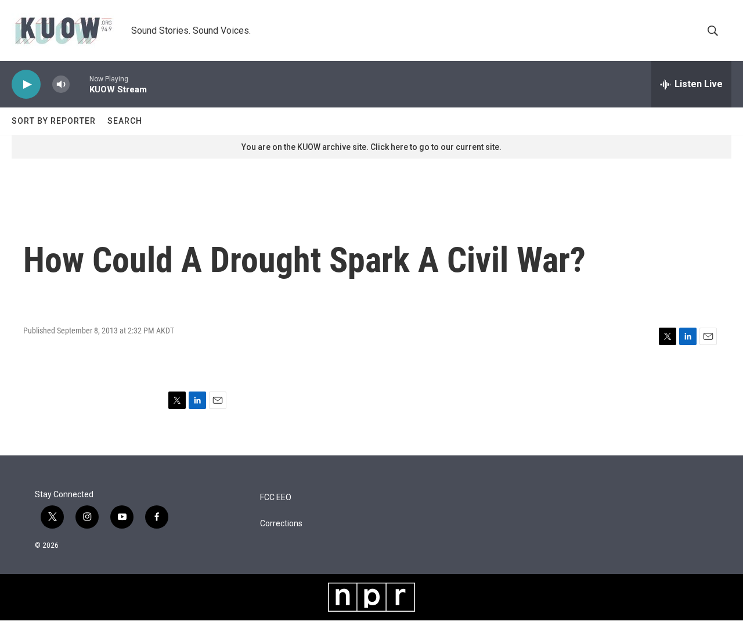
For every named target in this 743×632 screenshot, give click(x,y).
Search (124, 120)
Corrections (281, 523)
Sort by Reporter (54, 120)
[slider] (79, 84)
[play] (26, 84)
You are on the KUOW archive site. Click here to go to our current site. (371, 147)
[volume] (61, 84)
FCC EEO (275, 497)
